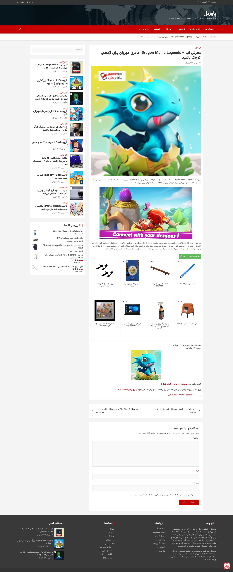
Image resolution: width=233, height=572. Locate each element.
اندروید (185, 384)
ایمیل (196, 483)
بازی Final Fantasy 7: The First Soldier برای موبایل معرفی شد (117, 411)
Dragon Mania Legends (182, 395)
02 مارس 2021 (195, 62)
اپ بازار (168, 29)
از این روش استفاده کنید (127, 389)
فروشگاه (211, 29)
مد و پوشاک (160, 528)
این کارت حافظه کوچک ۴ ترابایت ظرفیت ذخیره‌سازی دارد (51, 66)
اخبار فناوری (195, 29)
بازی (169, 395)
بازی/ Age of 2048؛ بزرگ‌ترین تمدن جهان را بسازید (52, 81)
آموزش (157, 29)
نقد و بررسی (144, 29)
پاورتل (209, 13)
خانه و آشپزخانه (159, 543)
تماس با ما (20, 2)
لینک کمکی (166, 384)
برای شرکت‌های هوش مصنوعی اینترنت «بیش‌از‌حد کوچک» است (51, 97)
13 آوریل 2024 (62, 71)
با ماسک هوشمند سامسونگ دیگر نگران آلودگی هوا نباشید (51, 128)
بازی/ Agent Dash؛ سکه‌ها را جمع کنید (50, 144)
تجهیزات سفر (160, 536)
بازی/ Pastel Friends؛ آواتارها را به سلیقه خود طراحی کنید (51, 207)
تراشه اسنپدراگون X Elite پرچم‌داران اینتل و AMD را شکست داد (50, 161)
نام (197, 471)
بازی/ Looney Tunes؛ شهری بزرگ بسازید (52, 176)
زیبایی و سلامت (159, 532)
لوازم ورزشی (160, 540)
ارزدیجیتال (181, 29)
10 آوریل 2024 (62, 102)
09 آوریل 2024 (62, 133)
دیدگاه (196, 438)
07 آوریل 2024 (62, 197)
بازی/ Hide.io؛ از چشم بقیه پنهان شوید (50, 112)
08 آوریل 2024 (62, 167)
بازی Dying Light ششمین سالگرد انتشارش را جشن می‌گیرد (175, 411)
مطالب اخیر (55, 523)
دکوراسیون (161, 547)
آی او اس (176, 384)
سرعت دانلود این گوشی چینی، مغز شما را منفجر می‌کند (52, 192)
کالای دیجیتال (106, 554)
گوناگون (162, 551)
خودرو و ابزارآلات (105, 550)
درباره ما (30, 2)
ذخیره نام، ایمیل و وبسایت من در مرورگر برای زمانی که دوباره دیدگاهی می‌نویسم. (163, 494)
